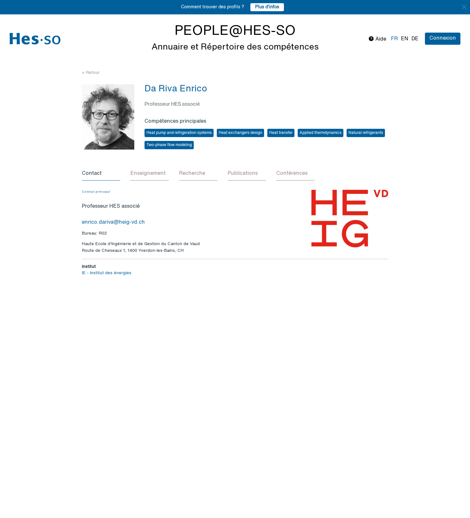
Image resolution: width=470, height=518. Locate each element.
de (415, 39)
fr (394, 39)
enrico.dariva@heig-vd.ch (113, 222)
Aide (380, 39)
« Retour (91, 73)
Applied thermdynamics (320, 133)
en (404, 39)
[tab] (101, 174)
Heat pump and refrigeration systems (179, 133)
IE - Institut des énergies (106, 273)
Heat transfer (281, 133)
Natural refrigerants (366, 133)
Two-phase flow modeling (169, 145)
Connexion (442, 38)
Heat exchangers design (240, 133)
